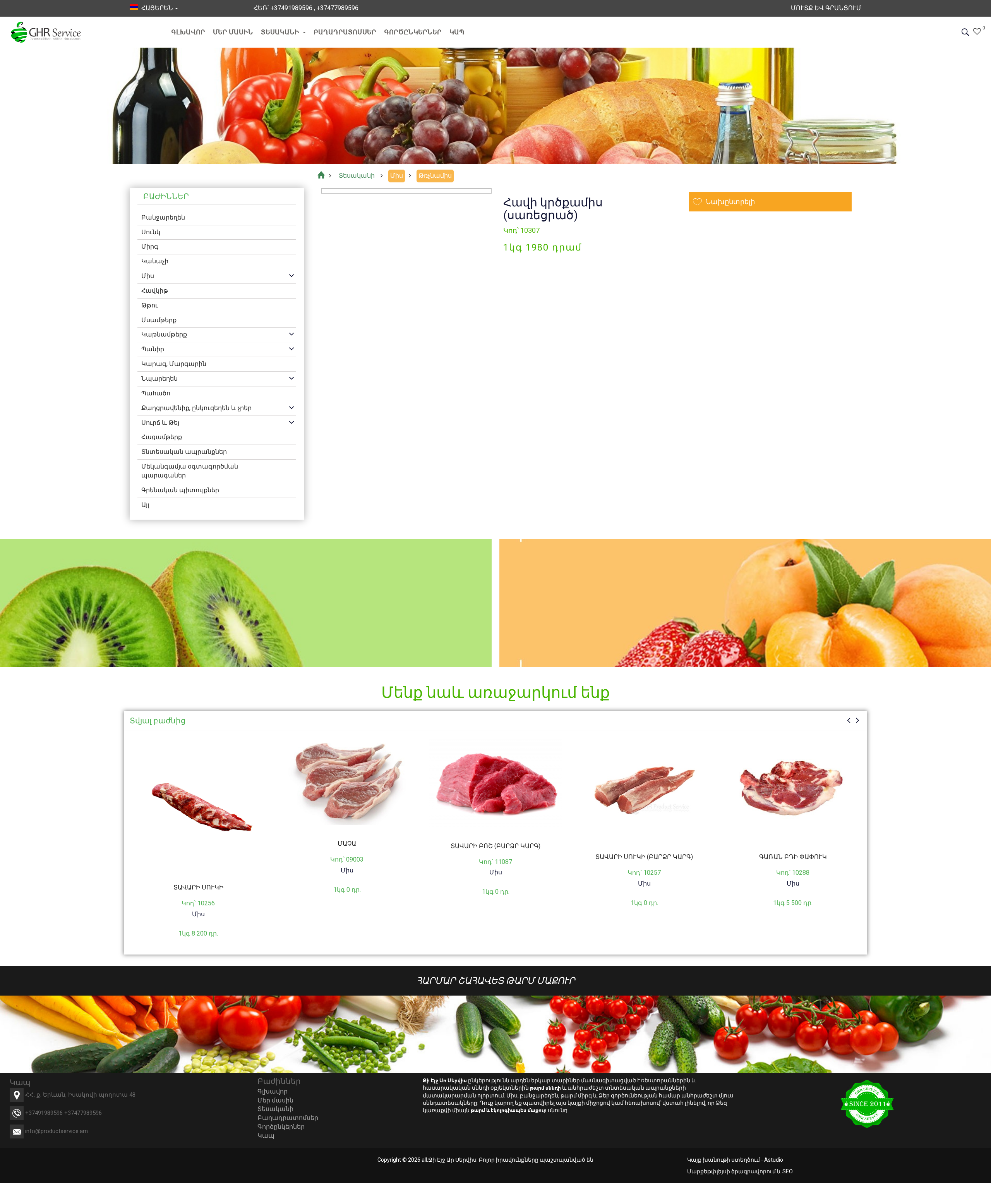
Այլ (145, 504)
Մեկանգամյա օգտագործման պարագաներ (189, 471)
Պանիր (152, 349)
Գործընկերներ (413, 32)
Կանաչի (154, 261)
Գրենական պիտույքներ (180, 490)
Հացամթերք (161, 437)
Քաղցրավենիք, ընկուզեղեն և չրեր (196, 408)
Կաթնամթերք (164, 334)
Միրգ (149, 246)
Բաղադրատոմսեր (345, 32)
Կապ (457, 32)
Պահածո (155, 393)
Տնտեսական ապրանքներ (184, 451)
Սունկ (150, 232)
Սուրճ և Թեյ (160, 422)
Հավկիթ (154, 290)
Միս (147, 276)
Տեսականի (281, 32)
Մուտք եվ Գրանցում (826, 8)
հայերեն (155, 8)
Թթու (149, 305)
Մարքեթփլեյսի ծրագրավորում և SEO (740, 1171)
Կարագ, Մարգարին (173, 363)
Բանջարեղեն (163, 217)
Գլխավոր (188, 32)
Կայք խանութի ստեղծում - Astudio (735, 1160)
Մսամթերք (159, 320)
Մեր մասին (233, 32)
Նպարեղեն (159, 378)
